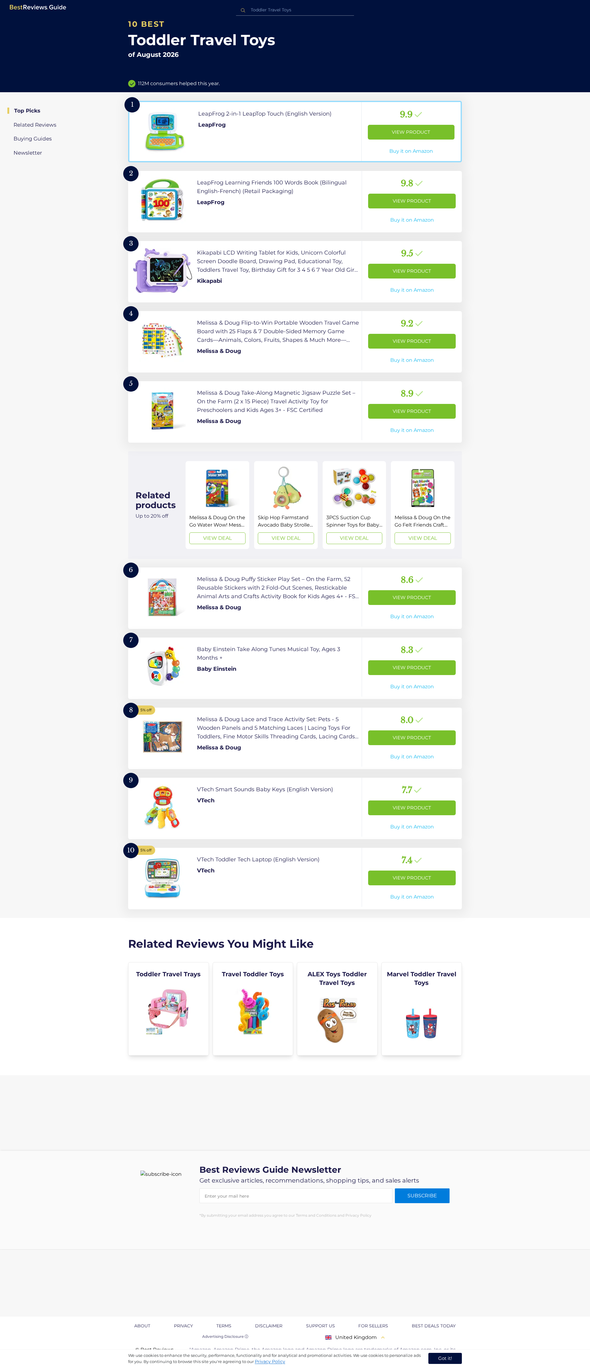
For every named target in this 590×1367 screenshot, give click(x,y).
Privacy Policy (270, 1361)
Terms (223, 1326)
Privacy (183, 1326)
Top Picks (27, 111)
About (142, 1326)
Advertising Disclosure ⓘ (225, 1336)
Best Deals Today (434, 1326)
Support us (320, 1326)
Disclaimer (268, 1326)
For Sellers (373, 1326)
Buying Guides (33, 139)
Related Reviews (35, 125)
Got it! (445, 1358)
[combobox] (295, 10)
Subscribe (422, 1196)
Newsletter (28, 153)
